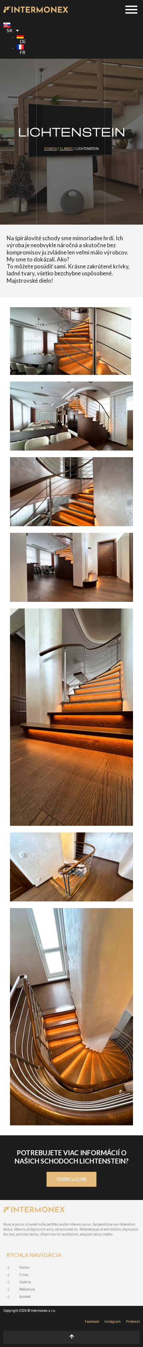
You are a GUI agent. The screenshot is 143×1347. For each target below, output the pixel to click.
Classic (66, 149)
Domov (50, 149)
